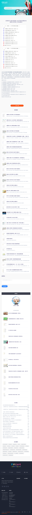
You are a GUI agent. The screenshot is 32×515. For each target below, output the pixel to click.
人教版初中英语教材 (23, 444)
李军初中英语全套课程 (18, 449)
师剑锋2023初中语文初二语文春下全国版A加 (13, 179)
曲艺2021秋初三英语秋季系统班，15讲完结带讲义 (15, 365)
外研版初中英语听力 (10, 238)
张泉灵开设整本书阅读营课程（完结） (13, 347)
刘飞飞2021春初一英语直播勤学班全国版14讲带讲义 (14, 269)
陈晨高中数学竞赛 (15, 451)
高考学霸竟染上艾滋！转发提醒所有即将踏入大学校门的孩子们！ (12, 415)
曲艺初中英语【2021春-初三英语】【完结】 (14, 394)
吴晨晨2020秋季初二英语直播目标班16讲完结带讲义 (14, 228)
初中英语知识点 (4, 453)
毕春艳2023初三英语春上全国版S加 (12, 201)
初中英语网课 (9, 451)
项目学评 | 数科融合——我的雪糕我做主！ (9, 421)
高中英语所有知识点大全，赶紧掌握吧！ (9, 418)
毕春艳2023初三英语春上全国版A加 (12, 185)
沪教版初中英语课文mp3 (10, 453)
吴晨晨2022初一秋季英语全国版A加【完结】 (13, 125)
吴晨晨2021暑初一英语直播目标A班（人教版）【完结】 (15, 141)
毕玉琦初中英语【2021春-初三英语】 (12, 217)
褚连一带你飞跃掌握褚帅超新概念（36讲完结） (14, 313)
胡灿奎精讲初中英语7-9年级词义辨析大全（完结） (15, 341)
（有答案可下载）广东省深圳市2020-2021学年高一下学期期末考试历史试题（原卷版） (16, 409)
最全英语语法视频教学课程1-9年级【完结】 (14, 382)
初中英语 (19, 444)
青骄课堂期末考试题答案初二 (7, 424)
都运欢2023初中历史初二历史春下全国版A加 (13, 168)
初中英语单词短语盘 (24, 449)
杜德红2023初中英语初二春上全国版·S (12, 174)
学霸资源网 (8, 512)
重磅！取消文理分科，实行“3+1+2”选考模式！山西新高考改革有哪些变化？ (14, 434)
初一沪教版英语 (16, 453)
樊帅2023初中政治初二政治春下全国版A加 (13, 152)
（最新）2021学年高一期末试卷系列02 (7, 496)
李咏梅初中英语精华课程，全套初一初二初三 (13, 233)
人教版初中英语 (14, 444)
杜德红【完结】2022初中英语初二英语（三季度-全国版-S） (16, 222)
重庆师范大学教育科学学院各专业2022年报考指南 (10, 437)
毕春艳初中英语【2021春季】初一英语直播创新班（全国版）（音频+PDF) (18, 136)
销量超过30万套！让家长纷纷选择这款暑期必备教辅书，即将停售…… (13, 429)
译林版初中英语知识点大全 (6, 449)
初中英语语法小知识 (5, 455)
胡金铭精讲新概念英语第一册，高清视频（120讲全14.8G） (16, 318)
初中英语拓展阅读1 (26, 451)
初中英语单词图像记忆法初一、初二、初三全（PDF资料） (15, 264)
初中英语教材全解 (11, 455)
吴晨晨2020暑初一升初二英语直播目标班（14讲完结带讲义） (16, 157)
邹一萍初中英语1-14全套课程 (12, 330)
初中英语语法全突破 (12, 449)
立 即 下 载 (17, 105)
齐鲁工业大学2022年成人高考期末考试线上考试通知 (10, 413)
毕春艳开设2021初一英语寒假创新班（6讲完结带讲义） (15, 336)
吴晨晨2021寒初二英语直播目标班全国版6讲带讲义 (14, 146)
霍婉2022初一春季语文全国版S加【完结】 (13, 190)
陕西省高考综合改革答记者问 (7, 426)
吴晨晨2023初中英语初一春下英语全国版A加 (13, 114)
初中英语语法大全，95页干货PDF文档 (13, 359)
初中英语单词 (10, 444)
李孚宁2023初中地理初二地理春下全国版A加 (13, 195)
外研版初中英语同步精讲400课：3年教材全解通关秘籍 (15, 253)
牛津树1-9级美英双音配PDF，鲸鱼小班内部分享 (14, 353)
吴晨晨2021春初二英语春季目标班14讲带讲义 (13, 163)
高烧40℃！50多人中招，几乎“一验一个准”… (9, 416)
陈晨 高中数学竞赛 (5, 451)
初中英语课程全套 (21, 453)
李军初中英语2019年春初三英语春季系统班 (13, 243)
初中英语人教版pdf (5, 444)
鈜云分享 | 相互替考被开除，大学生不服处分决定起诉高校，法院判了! (13, 431)
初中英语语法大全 (9, 248)
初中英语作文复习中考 (20, 451)
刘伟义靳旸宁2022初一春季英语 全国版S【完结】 (14, 212)
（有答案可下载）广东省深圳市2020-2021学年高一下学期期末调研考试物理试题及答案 (16, 406)
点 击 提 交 (4, 286)
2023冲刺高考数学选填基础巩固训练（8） (9, 405)
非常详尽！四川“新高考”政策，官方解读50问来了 (10, 423)
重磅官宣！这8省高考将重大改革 (8, 436)
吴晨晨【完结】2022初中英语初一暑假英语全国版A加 (15, 120)
